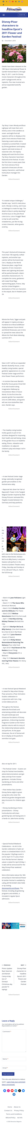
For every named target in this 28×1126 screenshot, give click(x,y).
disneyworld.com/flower (10, 888)
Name (5, 1059)
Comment (7, 1032)
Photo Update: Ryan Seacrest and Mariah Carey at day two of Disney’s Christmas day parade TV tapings (7, 977)
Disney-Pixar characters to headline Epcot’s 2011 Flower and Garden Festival (21, 974)
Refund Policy (10, 1118)
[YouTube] (12, 1)
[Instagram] (9, 1)
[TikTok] (3, 4)
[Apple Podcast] (22, 1)
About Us (17, 1107)
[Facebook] (3, 1)
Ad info (19, 1118)
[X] (6, 1)
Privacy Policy (19, 1110)
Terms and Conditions (14, 1114)
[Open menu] (4, 14)
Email (5, 1068)
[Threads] (15, 1)
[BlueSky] (19, 1)
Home (10, 1107)
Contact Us (8, 1110)
